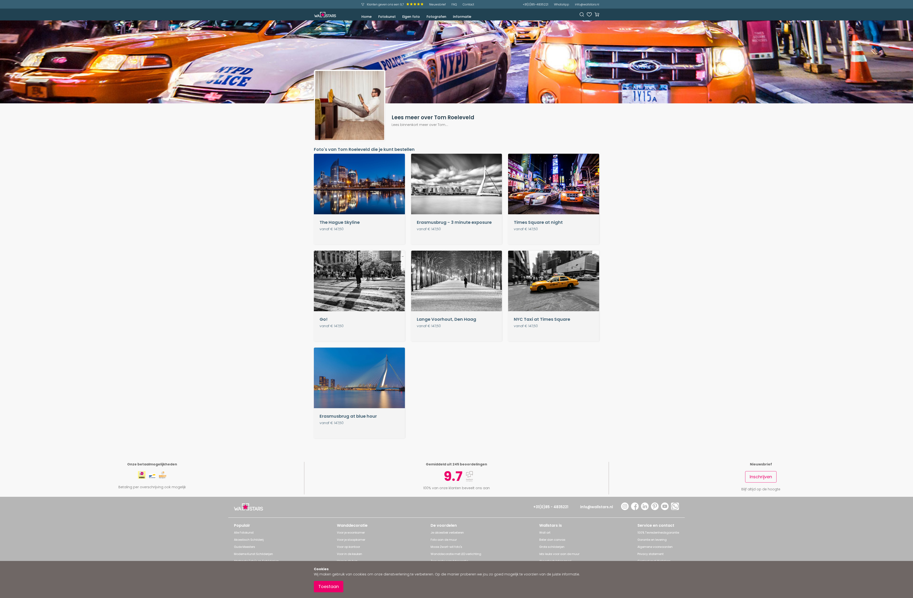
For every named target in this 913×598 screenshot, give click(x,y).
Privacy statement (650, 554)
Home (366, 16)
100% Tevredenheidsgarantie (658, 533)
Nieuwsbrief (437, 4)
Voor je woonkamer (351, 533)
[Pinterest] (655, 508)
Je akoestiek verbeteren (447, 533)
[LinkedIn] (645, 508)
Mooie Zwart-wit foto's (446, 547)
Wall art (544, 533)
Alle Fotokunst (244, 533)
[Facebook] (635, 508)
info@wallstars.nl (587, 4)
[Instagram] (625, 508)
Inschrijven (761, 477)
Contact (468, 4)
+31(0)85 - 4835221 (550, 506)
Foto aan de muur (444, 540)
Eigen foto (411, 16)
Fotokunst (387, 16)
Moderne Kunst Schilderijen (253, 554)
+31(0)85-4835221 (535, 4)
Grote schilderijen (551, 547)
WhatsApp (561, 4)
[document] (456, 579)
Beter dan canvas (552, 540)
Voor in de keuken (349, 554)
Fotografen (436, 16)
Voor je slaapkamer (351, 540)
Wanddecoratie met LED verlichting (456, 554)
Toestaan (328, 586)
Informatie (462, 16)
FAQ (454, 4)
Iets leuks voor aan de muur (559, 554)
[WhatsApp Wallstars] (675, 508)
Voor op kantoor (348, 547)
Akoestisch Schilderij (249, 540)
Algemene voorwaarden (655, 547)
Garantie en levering (652, 540)
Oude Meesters (244, 547)
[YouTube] (665, 508)
